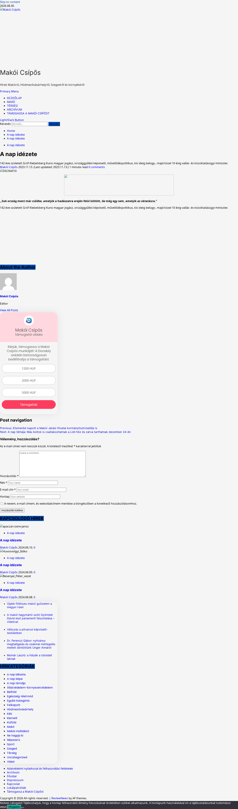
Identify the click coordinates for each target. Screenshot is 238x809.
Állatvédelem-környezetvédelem (30, 688)
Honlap (5, 496)
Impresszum (15, 780)
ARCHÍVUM (14, 109)
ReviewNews (59, 798)
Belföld (11, 692)
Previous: (48, 428)
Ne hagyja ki (15, 736)
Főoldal (12, 776)
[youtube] (119, 194)
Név (3, 483)
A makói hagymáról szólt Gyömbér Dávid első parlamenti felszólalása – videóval (30, 618)
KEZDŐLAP (14, 98)
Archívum (13, 772)
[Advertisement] (119, 37)
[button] (9, 91)
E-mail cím (8, 490)
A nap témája (16, 683)
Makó (10, 727)
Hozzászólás (9, 476)
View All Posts (9, 310)
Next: (65, 432)
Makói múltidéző (18, 731)
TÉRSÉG (12, 105)
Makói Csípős (20, 72)
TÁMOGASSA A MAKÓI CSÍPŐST (28, 113)
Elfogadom (14, 806)
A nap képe (15, 679)
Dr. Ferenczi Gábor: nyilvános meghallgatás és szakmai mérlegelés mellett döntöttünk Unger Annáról (31, 644)
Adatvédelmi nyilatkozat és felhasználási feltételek (40, 768)
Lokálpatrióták (16, 788)
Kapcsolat (13, 784)
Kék (9, 714)
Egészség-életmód (20, 696)
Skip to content (10, 2)
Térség (12, 753)
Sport (11, 744)
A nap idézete (16, 145)
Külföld (11, 722)
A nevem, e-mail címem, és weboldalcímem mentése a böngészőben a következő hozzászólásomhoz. (70, 503)
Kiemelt (12, 718)
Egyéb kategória (18, 701)
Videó (11, 762)
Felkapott (13, 705)
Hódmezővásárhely (20, 709)
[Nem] (22, 807)
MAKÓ (11, 102)
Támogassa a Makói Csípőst (25, 791)
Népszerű (13, 740)
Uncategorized (17, 757)
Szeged (12, 749)
